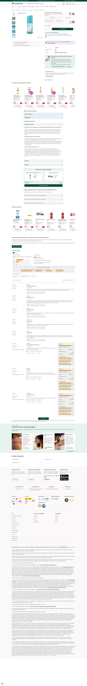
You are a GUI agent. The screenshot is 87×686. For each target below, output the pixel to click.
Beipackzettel (28, 117)
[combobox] (42, 3)
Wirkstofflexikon (36, 522)
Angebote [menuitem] (19, 6)
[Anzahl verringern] (45, 29)
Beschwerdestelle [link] (15, 530)
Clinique (56, 515)
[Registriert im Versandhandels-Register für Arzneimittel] (47, 499)
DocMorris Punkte (15, 536)
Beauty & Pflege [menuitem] (31, 6)
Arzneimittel (35, 515)
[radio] (45, 20)
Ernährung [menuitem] (37, 6)
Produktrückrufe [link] (14, 532)
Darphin (56, 520)
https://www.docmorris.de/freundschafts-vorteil (31, 575)
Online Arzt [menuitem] (42, 6)
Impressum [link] (56, 547)
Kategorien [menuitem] (14, 6)
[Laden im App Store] (67, 476)
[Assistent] (2, 684)
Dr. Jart (56, 522)
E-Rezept (13, 520)
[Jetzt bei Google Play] (67, 479)
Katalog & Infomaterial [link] (15, 524)
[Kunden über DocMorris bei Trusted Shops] (69, 500)
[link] (40, 506)
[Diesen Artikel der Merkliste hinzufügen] (74, 29)
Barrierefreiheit (14, 538)
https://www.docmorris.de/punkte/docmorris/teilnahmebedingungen (43, 606)
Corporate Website (15, 547)
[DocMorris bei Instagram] (56, 499)
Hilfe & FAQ (14, 528)
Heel (56, 50)
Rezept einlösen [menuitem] (53, 6)
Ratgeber (35, 520)
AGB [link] (23, 547)
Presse (21, 547)
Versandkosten (14, 526)
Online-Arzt (14, 517)
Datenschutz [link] (31, 547)
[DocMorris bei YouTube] (58, 499)
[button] (58, 66)
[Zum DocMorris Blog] (52, 499)
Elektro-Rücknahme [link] (45, 547)
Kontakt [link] (13, 534)
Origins (56, 517)
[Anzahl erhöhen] (48, 29)
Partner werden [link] (14, 540)
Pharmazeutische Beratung (16, 515)
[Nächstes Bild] (14, 38)
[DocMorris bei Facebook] (54, 499)
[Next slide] (73, 97)
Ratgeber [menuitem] (46, 6)
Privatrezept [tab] (67, 17)
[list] (14, 24)
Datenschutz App (38, 547)
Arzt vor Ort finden (68, 66)
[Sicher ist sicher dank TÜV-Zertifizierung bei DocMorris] (39, 499)
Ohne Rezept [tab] (52, 17)
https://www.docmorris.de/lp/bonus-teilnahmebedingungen (48, 589)
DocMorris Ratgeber (69, 451)
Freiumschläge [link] (14, 522)
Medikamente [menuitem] (25, 6)
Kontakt (51, 547)
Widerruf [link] (26, 547)
